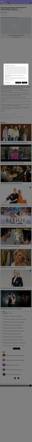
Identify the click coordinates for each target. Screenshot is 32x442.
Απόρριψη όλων (18, 82)
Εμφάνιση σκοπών (7, 82)
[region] (16, 74)
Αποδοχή (24, 82)
